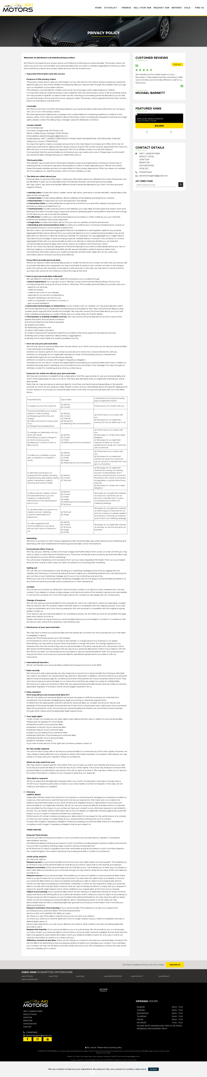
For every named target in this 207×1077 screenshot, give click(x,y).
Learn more (140, 1069)
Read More (140, 83)
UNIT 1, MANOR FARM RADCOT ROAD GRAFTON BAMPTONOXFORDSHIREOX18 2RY (149, 161)
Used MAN (80, 976)
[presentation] (147, 132)
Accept (153, 1069)
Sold (187, 8)
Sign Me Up (175, 965)
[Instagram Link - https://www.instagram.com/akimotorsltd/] (37, 1039)
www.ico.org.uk (77, 147)
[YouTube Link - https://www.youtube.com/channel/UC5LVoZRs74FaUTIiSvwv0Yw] (47, 1039)
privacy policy (116, 1047)
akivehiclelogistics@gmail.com (54, 136)
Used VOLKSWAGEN (29, 979)
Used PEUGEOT (137, 976)
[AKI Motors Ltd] (18, 8)
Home (98, 8)
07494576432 (51, 141)
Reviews (177, 8)
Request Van (161, 8)
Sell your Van (142, 8)
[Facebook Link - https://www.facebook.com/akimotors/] (27, 1039)
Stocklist (110, 8)
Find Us (199, 8)
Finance (126, 8)
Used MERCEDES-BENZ (113, 976)
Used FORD (53, 976)
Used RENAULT (164, 976)
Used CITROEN (27, 976)
